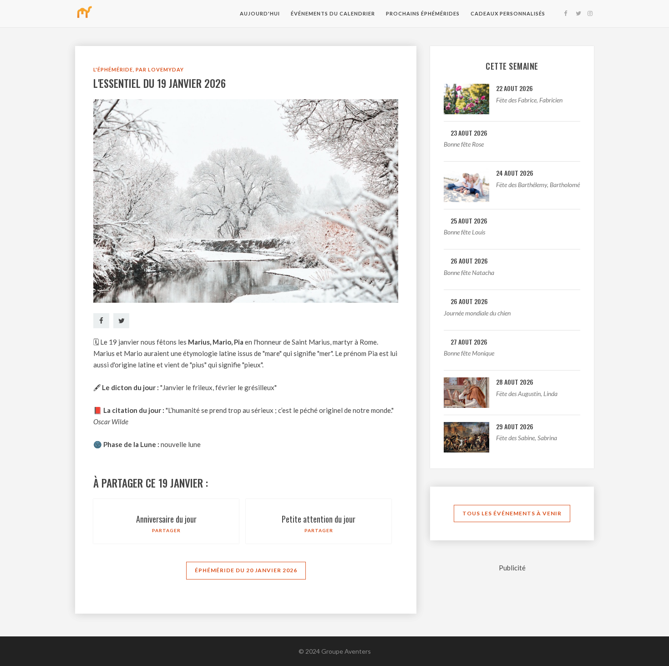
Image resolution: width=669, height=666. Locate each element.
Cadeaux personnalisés (508, 13)
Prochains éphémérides (423, 13)
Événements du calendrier (333, 13)
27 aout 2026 (469, 341)
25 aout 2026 (469, 220)
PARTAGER (166, 530)
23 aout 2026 (469, 132)
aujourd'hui (260, 13)
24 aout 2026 (514, 173)
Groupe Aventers (346, 651)
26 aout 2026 (469, 260)
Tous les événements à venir (512, 513)
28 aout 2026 (514, 381)
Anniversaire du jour (166, 519)
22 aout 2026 (514, 88)
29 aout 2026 (514, 426)
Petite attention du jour (318, 519)
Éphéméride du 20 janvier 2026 (246, 570)
